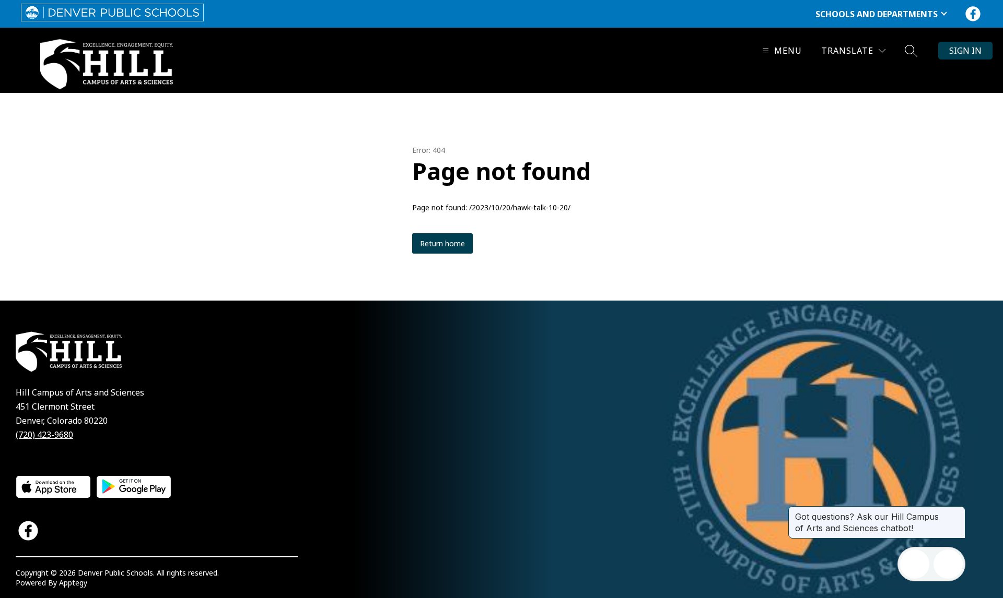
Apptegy (73, 583)
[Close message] (957, 511)
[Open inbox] (914, 564)
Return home (442, 243)
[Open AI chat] (948, 564)
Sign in (965, 50)
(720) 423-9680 (44, 434)
